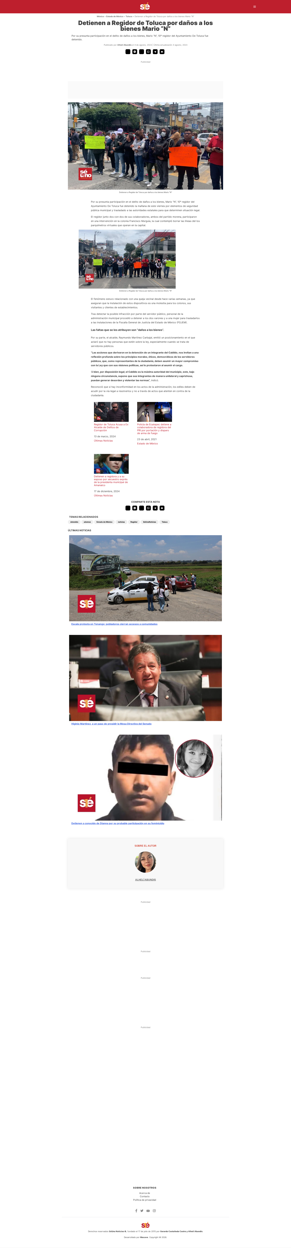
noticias (121, 522)
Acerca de (144, 1193)
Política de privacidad (144, 1199)
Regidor (133, 522)
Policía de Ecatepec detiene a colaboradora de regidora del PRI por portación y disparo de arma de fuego (154, 429)
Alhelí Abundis (124, 45)
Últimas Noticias (103, 440)
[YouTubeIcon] (148, 1211)
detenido (74, 522)
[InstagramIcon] (154, 1211)
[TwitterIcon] (141, 1211)
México (100, 16)
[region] (145, 72)
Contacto (145, 1196)
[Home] (143, 6)
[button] (127, 51)
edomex (87, 522)
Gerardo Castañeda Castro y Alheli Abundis (181, 1231)
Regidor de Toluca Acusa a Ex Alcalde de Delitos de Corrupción (111, 427)
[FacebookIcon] (136, 1211)
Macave (144, 1237)
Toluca (129, 16)
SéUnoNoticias (149, 522)
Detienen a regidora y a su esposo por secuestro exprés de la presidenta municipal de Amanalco (111, 481)
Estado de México (114, 16)
